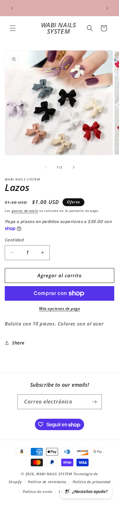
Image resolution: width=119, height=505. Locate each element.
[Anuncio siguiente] (107, 8)
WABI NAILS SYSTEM (54, 473)
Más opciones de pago (59, 308)
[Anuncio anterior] (12, 8)
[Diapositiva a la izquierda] (46, 167)
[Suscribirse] (95, 401)
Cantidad (14, 240)
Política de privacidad (91, 481)
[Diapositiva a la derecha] (74, 167)
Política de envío (37, 491)
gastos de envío (25, 210)
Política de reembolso (47, 481)
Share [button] (18, 343)
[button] (13, 28)
